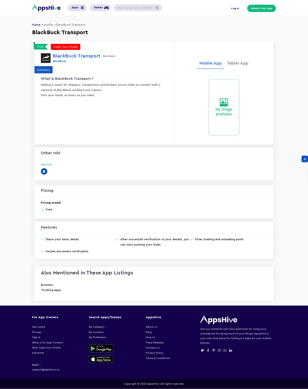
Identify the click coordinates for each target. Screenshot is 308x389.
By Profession (97, 337)
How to (150, 337)
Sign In (36, 337)
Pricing (36, 332)
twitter (202, 350)
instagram (219, 350)
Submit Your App (261, 8)
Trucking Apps (51, 290)
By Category (97, 326)
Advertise (38, 352)
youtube (225, 350)
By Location (96, 332)
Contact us (152, 347)
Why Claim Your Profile (46, 347)
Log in (235, 8)
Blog (149, 332)
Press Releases (155, 342)
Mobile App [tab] (210, 63)
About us (151, 326)
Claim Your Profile (65, 47)
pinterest (214, 350)
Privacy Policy (154, 352)
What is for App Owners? (47, 342)
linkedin (230, 350)
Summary (43, 70)
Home (36, 24)
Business (47, 284)
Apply (157, 7)
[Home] (47, 8)
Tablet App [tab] (237, 63)
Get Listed (38, 326)
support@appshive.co (46, 369)
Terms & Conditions (158, 358)
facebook (208, 350)
